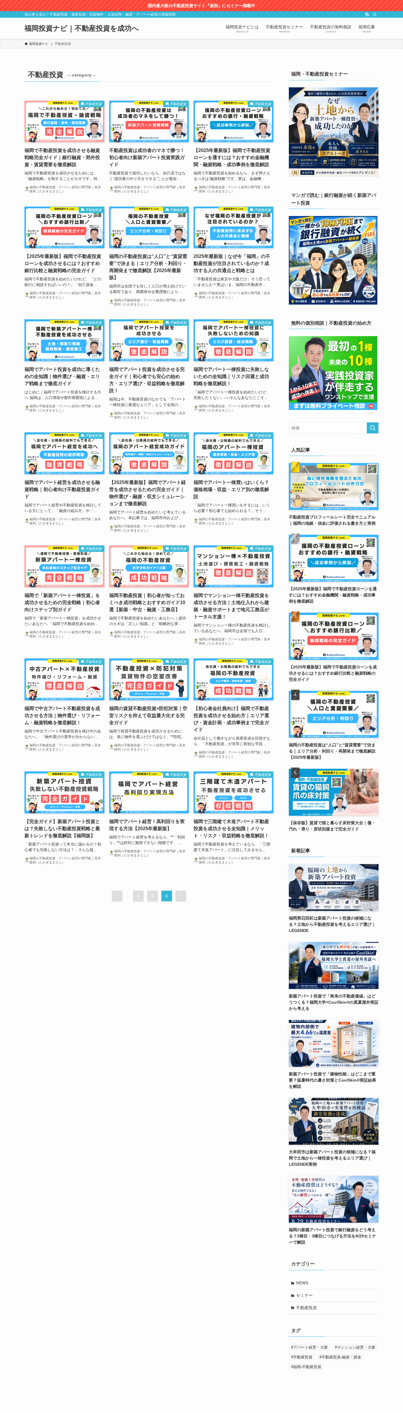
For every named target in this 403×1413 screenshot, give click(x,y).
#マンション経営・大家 (355, 1347)
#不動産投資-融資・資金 (340, 1357)
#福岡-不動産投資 (306, 1367)
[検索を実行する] (373, 428)
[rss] (367, 14)
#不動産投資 (301, 1357)
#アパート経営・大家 (309, 1347)
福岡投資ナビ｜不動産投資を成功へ (81, 28)
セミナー (304, 1295)
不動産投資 (306, 1307)
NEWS (302, 1282)
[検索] (375, 14)
